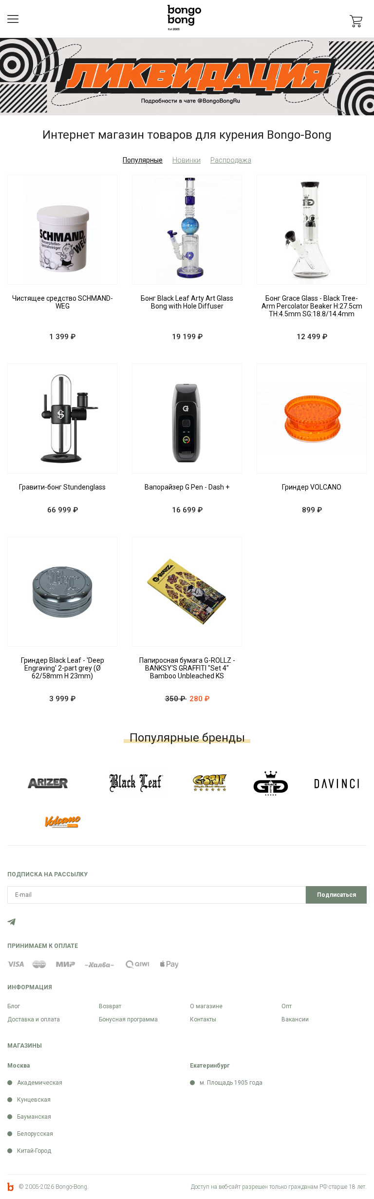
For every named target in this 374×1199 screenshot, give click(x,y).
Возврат (110, 1006)
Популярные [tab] (143, 160)
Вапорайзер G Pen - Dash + (187, 487)
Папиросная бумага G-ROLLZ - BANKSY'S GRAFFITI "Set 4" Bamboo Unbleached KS (187, 668)
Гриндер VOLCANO (311, 487)
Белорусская (35, 1133)
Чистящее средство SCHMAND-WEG (62, 302)
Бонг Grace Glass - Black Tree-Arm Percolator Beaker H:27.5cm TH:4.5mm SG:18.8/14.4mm (312, 306)
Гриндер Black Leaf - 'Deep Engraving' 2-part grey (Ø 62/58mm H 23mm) (62, 668)
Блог (13, 1006)
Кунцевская (34, 1099)
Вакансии (295, 1019)
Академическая (39, 1082)
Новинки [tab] (186, 160)
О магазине (206, 1006)
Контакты (203, 1019)
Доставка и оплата (33, 1019)
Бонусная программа (128, 1019)
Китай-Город (34, 1150)
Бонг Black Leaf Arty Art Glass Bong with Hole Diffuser (187, 302)
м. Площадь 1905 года (231, 1082)
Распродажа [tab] (230, 160)
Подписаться (336, 894)
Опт (286, 1006)
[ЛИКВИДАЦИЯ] (187, 76)
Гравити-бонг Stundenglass (62, 487)
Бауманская (34, 1116)
